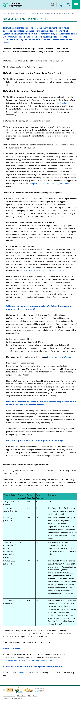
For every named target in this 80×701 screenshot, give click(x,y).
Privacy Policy (21, 696)
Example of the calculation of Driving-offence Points (50, 183)
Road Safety (32, 13)
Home (5, 13)
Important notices (9, 696)
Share (60, 4)
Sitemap (35, 696)
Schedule (63, 103)
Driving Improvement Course (59, 357)
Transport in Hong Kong (17, 13)
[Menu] (76, 4)
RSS (29, 696)
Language (68, 4)
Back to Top (76, 697)
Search (53, 4)
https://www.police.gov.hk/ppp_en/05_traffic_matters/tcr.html (28, 660)
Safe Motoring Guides (46, 13)
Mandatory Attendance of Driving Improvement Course (41, 270)
